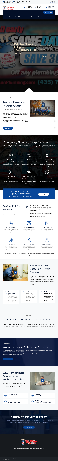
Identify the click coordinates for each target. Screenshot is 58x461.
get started (43, 56)
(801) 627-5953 (48, 12)
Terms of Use (45, 458)
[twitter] (26, 452)
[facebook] (28, 452)
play (15, 272)
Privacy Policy (52, 458)
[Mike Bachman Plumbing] (8, 8)
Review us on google (51, 7)
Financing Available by (29, 7)
